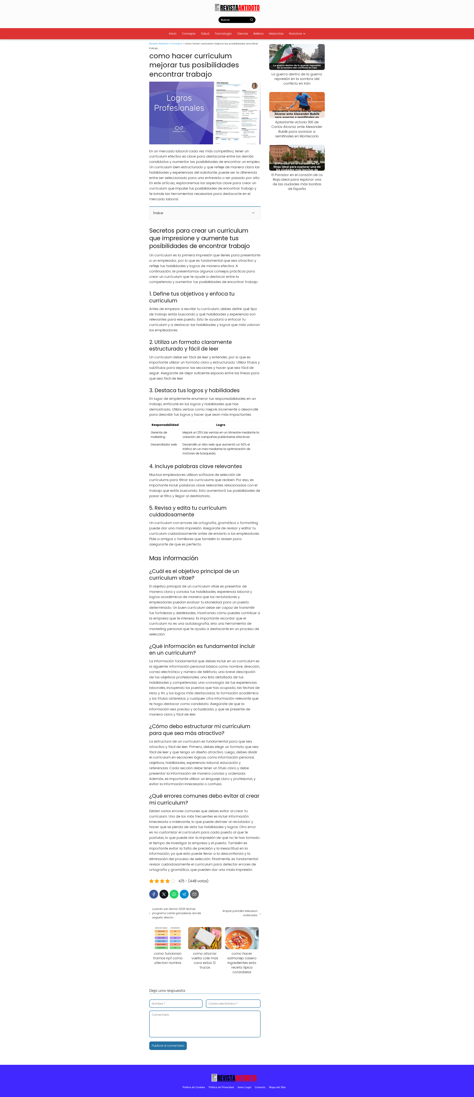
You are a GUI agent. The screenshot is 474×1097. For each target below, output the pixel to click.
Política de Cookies (194, 1087)
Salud (205, 33)
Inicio (172, 33)
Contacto (260, 1087)
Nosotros (295, 33)
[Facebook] (153, 894)
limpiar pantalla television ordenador (240, 913)
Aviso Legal (244, 1087)
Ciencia (242, 33)
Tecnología (223, 33)
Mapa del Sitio (277, 1087)
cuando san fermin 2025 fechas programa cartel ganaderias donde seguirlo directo (176, 913)
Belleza (258, 33)
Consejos (189, 33)
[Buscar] (252, 20)
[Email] (194, 894)
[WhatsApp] (174, 894)
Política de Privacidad (221, 1087)
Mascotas (276, 33)
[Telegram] (184, 894)
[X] (163, 894)
